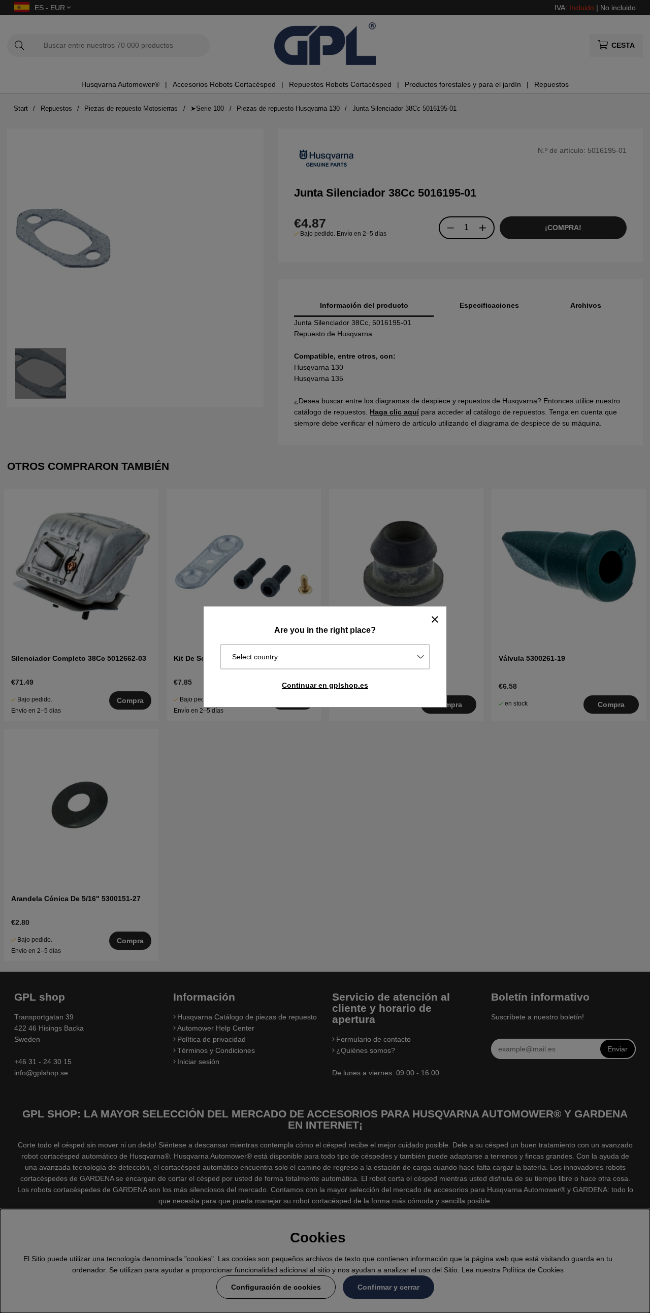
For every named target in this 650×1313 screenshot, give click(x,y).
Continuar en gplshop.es (325, 685)
